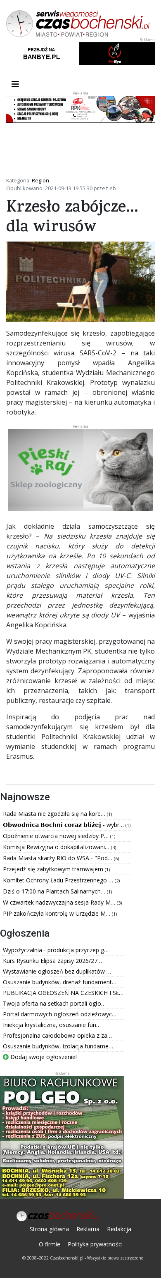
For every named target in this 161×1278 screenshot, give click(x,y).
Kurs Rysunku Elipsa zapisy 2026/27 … (53, 961)
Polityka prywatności (95, 1244)
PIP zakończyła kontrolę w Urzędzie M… (57, 913)
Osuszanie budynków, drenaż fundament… (59, 982)
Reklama (87, 1229)
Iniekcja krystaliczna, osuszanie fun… (52, 1025)
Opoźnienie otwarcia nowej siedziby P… (56, 836)
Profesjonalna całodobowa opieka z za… (57, 1035)
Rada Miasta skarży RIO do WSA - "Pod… (58, 858)
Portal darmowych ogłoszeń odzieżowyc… (59, 1014)
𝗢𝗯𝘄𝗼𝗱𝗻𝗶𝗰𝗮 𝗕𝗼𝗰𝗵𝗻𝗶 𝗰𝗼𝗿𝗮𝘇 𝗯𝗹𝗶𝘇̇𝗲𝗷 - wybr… (64, 825)
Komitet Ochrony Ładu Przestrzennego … (59, 880)
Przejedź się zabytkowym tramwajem (54, 869)
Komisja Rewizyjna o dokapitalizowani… (57, 847)
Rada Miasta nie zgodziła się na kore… (55, 813)
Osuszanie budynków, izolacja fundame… (58, 1046)
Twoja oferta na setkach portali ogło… (54, 1003)
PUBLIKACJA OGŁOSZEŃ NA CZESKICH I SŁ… (63, 993)
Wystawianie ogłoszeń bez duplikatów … (57, 971)
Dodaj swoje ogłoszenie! (43, 1057)
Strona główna (49, 1229)
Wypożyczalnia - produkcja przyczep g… (56, 950)
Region (40, 180)
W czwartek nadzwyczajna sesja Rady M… (60, 902)
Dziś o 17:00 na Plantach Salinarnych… (55, 891)
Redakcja (119, 1229)
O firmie (49, 1244)
